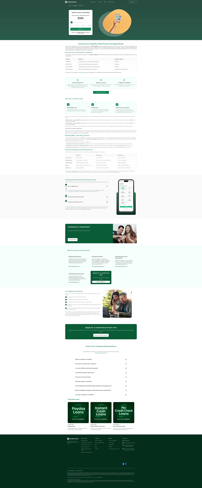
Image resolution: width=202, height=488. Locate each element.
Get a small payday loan (74, 266)
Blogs (96, 446)
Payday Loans (71, 426)
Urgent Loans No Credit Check (86, 450)
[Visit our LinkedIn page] (126, 464)
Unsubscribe (111, 444)
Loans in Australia (98, 440)
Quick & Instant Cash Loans (97, 426)
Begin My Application (101, 281)
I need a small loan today (101, 92)
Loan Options (74, 5)
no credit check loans (121, 145)
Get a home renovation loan (121, 266)
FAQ (96, 444)
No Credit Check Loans (119, 426)
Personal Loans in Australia (86, 452)
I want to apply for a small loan (101, 335)
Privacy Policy (111, 442)
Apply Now (80, 29)
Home (70, 5)
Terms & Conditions (113, 440)
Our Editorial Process (79, 470)
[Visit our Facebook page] (123, 464)
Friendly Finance (110, 47)
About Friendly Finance (99, 442)
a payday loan (75, 171)
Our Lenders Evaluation (71, 470)
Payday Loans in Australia (86, 442)
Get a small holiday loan (74, 282)
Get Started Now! (72, 239)
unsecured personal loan (84, 72)
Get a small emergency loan (97, 266)
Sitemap (110, 446)
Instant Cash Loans (85, 446)
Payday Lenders (84, 440)
